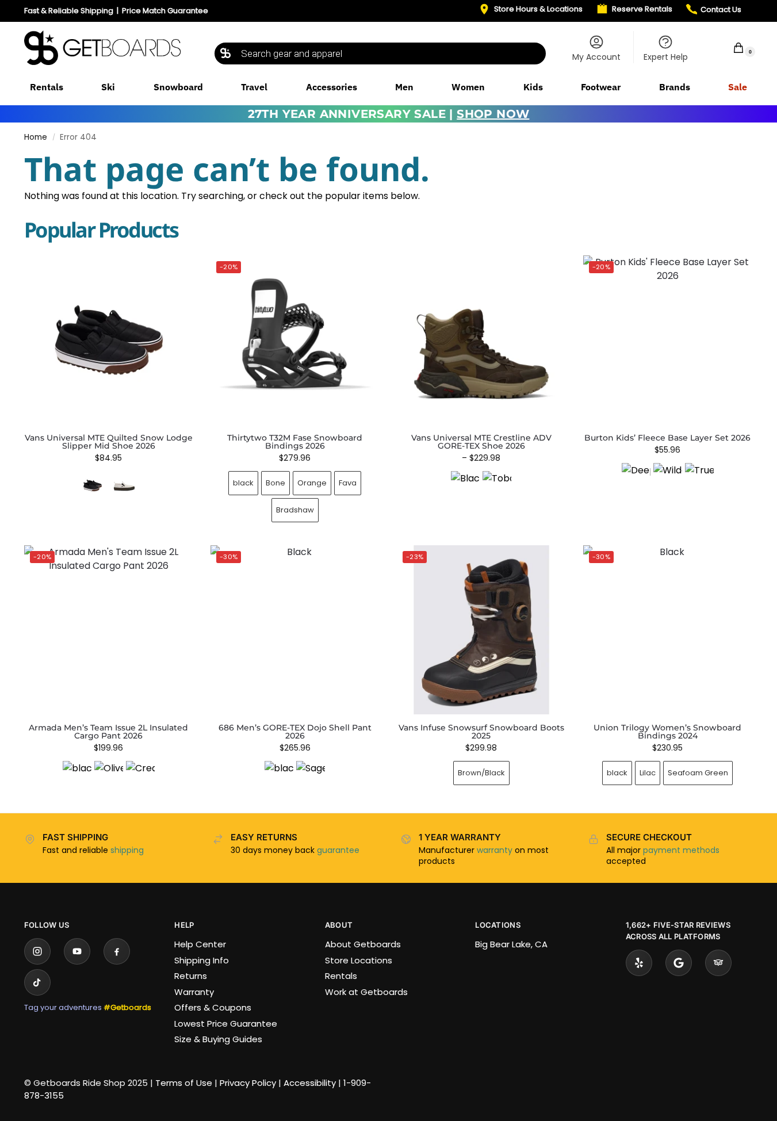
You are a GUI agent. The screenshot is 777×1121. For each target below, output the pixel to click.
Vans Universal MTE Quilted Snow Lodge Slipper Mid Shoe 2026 (109, 442)
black (243, 482)
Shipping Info (201, 960)
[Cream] (140, 775)
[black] (77, 775)
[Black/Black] (465, 485)
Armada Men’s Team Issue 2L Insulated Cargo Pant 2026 (108, 732)
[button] (731, 47)
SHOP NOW (493, 114)
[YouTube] (77, 951)
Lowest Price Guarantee (225, 1023)
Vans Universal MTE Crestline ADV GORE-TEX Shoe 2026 (481, 442)
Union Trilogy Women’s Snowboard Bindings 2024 (667, 732)
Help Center (200, 944)
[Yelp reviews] (639, 963)
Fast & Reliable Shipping (68, 10)
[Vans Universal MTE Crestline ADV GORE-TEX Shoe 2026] (481, 339)
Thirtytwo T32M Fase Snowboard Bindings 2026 (294, 442)
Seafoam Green (698, 772)
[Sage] (310, 775)
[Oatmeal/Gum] (124, 485)
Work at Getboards (366, 992)
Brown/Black (481, 772)
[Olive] (108, 775)
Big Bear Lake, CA (511, 944)
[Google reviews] (678, 963)
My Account (596, 57)
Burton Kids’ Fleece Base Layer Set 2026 (667, 438)
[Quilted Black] (92, 485)
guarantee (338, 850)
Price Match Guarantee (165, 10)
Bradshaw (295, 509)
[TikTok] (37, 982)
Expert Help (666, 57)
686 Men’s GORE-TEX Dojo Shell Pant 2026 (295, 732)
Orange (312, 482)
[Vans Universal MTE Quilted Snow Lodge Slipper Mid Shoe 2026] (108, 339)
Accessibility (310, 1083)
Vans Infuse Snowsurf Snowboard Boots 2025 (481, 732)
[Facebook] (117, 951)
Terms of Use (183, 1083)
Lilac (648, 772)
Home (35, 137)
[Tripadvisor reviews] (718, 963)
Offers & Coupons (212, 1007)
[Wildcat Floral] (667, 477)
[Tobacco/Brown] (497, 485)
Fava (348, 482)
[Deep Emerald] (636, 477)
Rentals (341, 976)
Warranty (194, 992)
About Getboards (363, 944)
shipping (127, 850)
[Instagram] (37, 951)
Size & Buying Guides (218, 1039)
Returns (190, 976)
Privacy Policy (248, 1083)
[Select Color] (108, 487)
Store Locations (358, 960)
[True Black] (699, 477)
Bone (275, 482)
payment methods (681, 850)
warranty (494, 850)
